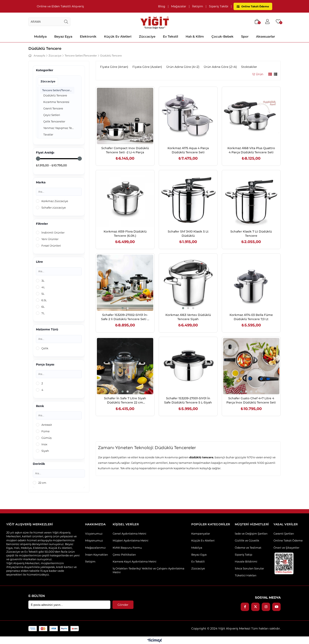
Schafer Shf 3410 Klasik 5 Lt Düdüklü (188, 234)
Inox (44, 444)
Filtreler (42, 224)
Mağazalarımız (95, 547)
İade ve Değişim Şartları (251, 533)
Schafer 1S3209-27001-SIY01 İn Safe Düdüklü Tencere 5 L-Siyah (188, 400)
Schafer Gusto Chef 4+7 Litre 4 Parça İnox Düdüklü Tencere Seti (251, 400)
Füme (45, 431)
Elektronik (88, 36)
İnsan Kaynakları (96, 554)
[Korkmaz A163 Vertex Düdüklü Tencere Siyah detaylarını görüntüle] (188, 283)
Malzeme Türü (47, 329)
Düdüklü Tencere (55, 95)
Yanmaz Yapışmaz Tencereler (58, 128)
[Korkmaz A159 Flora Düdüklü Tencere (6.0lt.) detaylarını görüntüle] (125, 199)
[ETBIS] (283, 563)
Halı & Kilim (195, 36)
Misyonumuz (94, 540)
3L (43, 280)
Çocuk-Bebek (222, 36)
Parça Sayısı (45, 364)
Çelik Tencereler (54, 121)
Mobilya (40, 36)
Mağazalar (178, 6)
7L (43, 313)
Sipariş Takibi (218, 6)
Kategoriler (44, 70)
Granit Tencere (53, 108)
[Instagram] (266, 607)
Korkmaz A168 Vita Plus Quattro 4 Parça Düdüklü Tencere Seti (251, 150)
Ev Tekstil (170, 36)
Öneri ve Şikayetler (286, 547)
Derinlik (39, 464)
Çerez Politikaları (124, 554)
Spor (244, 36)
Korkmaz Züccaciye (54, 201)
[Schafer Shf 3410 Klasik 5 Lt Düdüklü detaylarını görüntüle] (188, 199)
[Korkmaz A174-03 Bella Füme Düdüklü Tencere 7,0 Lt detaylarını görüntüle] (251, 283)
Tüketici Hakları (245, 575)
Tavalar (48, 134)
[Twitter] (255, 607)
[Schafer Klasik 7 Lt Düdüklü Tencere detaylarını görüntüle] (251, 199)
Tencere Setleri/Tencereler (58, 90)
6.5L (44, 300)
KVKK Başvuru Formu (127, 547)
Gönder (123, 605)
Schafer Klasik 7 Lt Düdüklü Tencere (251, 234)
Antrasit (46, 424)
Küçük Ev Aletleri (117, 36)
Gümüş (46, 437)
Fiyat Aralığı (45, 152)
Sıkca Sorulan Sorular (249, 568)
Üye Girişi (267, 21)
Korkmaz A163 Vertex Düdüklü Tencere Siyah (188, 317)
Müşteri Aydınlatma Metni (130, 540)
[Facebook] (245, 607)
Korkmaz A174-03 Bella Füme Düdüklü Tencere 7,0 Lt (251, 317)
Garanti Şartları (283, 533)
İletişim (197, 6)
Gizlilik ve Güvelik (247, 540)
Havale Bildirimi (246, 561)
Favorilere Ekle (120, 135)
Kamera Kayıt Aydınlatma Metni (134, 561)
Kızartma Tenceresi (56, 102)
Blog (161, 6)
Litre (39, 262)
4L (43, 287)
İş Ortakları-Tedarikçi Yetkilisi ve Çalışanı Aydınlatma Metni (148, 570)
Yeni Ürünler (49, 239)
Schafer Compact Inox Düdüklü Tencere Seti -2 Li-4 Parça (125, 150)
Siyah (45, 450)
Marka (41, 182)
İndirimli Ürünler (53, 232)
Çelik (44, 348)
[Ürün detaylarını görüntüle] (270, 74)
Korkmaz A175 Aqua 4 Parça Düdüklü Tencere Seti (188, 150)
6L (43, 306)
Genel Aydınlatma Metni (129, 533)
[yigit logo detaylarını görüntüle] (154, 21)
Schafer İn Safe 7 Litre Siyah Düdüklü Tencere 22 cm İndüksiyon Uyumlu (125, 400)
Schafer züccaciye (53, 207)
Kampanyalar (200, 533)
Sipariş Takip (243, 554)
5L (43, 293)
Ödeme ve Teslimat (248, 547)
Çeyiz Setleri (51, 115)
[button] (122, 308)
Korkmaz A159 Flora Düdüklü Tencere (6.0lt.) (125, 234)
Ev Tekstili (198, 561)
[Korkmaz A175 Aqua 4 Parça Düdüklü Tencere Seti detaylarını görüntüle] (188, 116)
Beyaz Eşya (63, 36)
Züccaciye (147, 36)
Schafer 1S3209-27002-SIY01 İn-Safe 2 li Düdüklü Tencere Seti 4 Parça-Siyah (125, 317)
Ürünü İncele (129, 135)
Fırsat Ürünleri (51, 245)
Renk (40, 406)
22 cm (42, 482)
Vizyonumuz (94, 533)
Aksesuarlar (265, 36)
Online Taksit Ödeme (255, 6)
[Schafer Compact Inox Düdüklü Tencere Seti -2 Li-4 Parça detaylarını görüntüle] (125, 116)
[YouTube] (276, 607)
